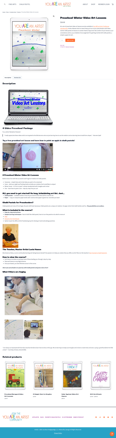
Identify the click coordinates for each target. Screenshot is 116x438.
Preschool (72, 46)
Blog (42, 417)
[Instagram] (104, 417)
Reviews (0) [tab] (17, 77)
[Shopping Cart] (112, 4)
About (85, 4)
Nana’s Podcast (78, 417)
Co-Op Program (67, 417)
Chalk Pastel (24, 4)
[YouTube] (108, 417)
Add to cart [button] (36, 401)
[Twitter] (100, 417)
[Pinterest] (112, 417)
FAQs (6, 216)
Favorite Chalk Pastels (53, 417)
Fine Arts (12, 4)
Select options (94, 401)
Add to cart (70, 40)
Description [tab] (8, 77)
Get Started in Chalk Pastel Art (98, 253)
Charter (67, 46)
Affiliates (35, 417)
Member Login (104, 4)
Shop (93, 4)
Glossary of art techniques (12, 219)
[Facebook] (96, 417)
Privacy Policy (58, 433)
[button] (5, 4)
